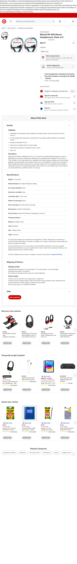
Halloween (32, 1)
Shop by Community (35, 7)
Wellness (17, 5)
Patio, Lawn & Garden (11, 3)
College (25, 1)
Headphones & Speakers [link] (9, 452)
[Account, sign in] (63, 21)
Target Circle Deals (22, 10)
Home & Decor (61, 1)
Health (11, 5)
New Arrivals (66, 7)
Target (3, 28)
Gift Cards (25, 7)
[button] (47, 40)
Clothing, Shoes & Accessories (46, 1)
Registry (8, 12)
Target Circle (21, 12)
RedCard (14, 12)
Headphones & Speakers (25, 28)
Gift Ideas (18, 7)
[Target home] (4, 21)
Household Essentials (31, 3)
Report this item (44, 86)
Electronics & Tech (52, 5)
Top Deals (13, 10)
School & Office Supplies (28, 5)
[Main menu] (11, 21)
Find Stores (29, 12)
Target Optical (47, 7)
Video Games (62, 5)
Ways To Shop (11, 28)
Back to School (18, 1)
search (53, 22)
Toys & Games (41, 5)
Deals (53, 7)
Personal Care (52, 3)
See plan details (54, 80)
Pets (7, 5)
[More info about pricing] (73, 43)
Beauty (44, 3)
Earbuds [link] (56, 452)
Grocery (21, 3)
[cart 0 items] (73, 21)
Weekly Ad (32, 10)
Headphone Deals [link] (66, 452)
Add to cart (44, 51)
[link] (47, 40)
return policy (17, 284)
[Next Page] (75, 329)
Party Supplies (10, 7)
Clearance (58, 7)
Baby (40, 3)
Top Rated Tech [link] (47, 452)
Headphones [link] (22, 452)
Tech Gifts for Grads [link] (34, 452)
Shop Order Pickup (42, 10)
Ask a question (14, 297)
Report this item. (57, 254)
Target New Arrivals (6, 1)
